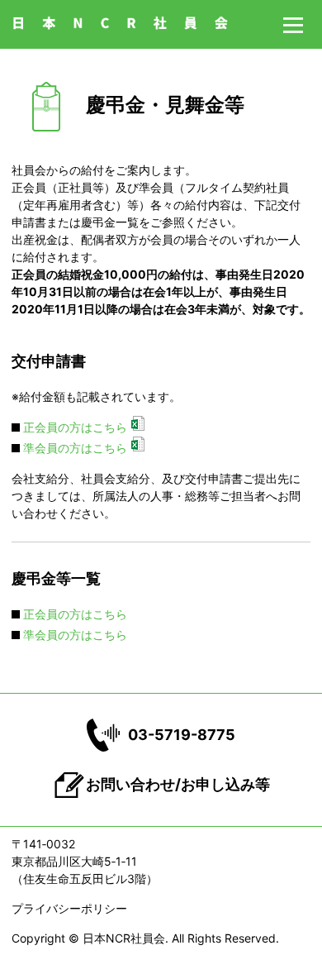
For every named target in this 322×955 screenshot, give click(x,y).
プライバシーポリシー (69, 908)
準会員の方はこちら (75, 448)
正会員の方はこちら (75, 427)
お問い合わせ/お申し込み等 (178, 784)
